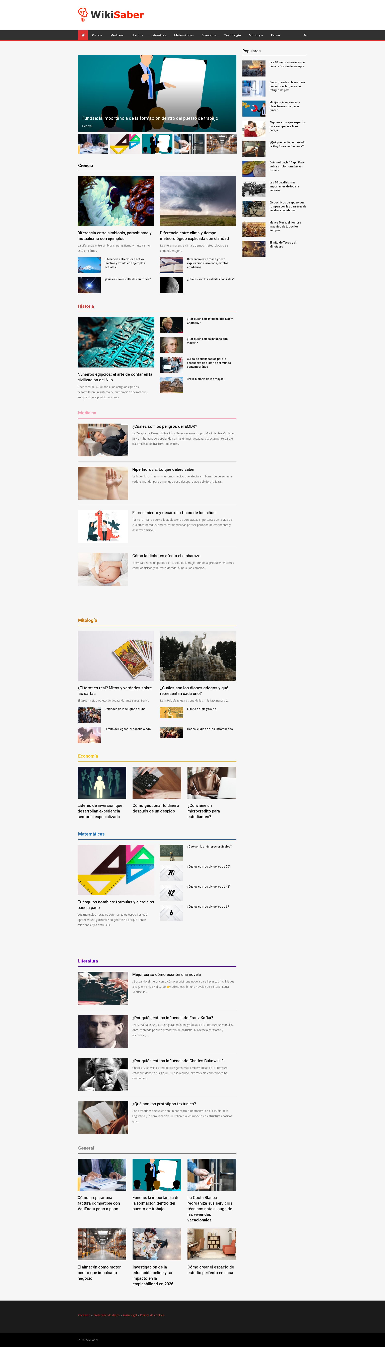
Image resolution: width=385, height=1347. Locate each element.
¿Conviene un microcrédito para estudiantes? (203, 811)
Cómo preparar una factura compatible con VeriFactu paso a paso (99, 1203)
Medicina (117, 35)
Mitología (256, 35)
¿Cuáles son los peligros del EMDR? (164, 426)
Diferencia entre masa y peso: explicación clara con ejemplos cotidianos (207, 263)
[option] (157, 93)
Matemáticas (184, 35)
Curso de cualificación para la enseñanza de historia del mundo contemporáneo (209, 362)
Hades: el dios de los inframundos (210, 729)
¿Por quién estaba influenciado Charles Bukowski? (178, 1060)
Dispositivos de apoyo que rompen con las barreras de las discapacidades (288, 206)
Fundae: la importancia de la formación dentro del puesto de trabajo (156, 1203)
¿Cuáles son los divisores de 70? (209, 866)
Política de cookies (152, 1315)
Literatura (158, 35)
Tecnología (232, 35)
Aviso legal (130, 1315)
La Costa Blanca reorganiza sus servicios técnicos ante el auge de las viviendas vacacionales (209, 1208)
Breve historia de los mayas (205, 379)
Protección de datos (106, 1315)
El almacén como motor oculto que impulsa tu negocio (99, 1273)
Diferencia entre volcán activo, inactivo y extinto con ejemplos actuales (125, 263)
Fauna (275, 35)
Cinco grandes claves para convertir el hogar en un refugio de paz (287, 86)
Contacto (84, 1315)
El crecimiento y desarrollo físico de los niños (174, 512)
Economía (209, 35)
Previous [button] (83, 93)
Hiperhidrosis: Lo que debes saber (163, 469)
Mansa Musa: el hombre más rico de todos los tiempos (285, 226)
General (87, 126)
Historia (137, 35)
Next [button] (230, 93)
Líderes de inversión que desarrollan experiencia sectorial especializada (100, 811)
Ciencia (97, 35)
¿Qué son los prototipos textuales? (164, 1103)
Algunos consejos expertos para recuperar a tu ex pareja (288, 126)
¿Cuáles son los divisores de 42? (209, 886)
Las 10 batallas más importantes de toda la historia (284, 186)
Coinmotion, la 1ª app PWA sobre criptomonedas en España (287, 166)
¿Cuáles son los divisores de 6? (208, 906)
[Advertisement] (220, 15)
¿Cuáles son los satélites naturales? (211, 279)
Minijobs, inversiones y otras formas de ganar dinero (285, 106)
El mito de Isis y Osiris (201, 709)
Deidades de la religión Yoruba (125, 709)
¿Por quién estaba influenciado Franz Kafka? (172, 1017)
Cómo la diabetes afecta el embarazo (166, 555)
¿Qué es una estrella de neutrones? (128, 279)
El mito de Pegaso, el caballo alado (128, 729)
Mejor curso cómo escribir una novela (166, 974)
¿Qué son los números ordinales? (209, 846)
